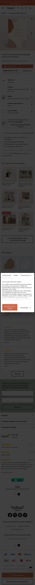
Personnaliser (24, 307)
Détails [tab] (16, 275)
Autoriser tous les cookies (10, 307)
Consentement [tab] (6, 275)
